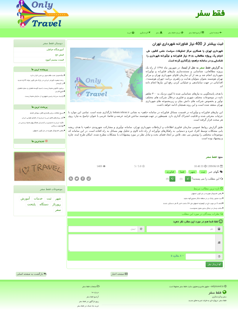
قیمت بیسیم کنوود (54, 59)
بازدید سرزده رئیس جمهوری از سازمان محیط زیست (44, 96)
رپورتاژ (56, 204)
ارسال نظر (213, 264)
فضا (182, 171)
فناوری (170, 171)
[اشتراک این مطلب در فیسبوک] (82, 178)
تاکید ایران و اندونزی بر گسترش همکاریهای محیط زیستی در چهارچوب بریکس (41, 124)
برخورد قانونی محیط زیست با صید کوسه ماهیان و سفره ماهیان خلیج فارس (40, 89)
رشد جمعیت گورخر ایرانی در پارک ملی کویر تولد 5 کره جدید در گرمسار (41, 81)
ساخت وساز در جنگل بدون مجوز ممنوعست (206, 208)
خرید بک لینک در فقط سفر (88, 306)
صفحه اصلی (215, 33)
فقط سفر (210, 13)
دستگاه (44, 204)
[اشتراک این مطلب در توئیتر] (76, 178)
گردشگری (144, 33)
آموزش (25, 198)
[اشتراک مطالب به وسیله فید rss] (70, 178)
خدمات (38, 198)
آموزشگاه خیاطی (55, 49)
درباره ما (95, 292)
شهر (192, 171)
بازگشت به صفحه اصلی (30, 274)
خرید (129, 33)
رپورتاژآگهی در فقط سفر (89, 301)
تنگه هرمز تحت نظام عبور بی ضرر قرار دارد (47, 75)
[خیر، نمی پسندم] (172, 179)
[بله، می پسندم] (188, 179)
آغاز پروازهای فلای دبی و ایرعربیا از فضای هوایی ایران (43, 118)
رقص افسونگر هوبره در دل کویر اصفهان (206, 193)
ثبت (203, 171)
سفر (158, 33)
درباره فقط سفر (174, 33)
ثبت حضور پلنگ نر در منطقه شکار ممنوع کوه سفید (203, 198)
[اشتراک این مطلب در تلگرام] (88, 178)
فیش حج (59, 54)
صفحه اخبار (118, 274)
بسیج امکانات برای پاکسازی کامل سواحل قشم (47, 113)
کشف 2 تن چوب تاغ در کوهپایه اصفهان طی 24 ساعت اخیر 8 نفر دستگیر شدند (192, 203)
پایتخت (31, 204)
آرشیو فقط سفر (195, 33)
